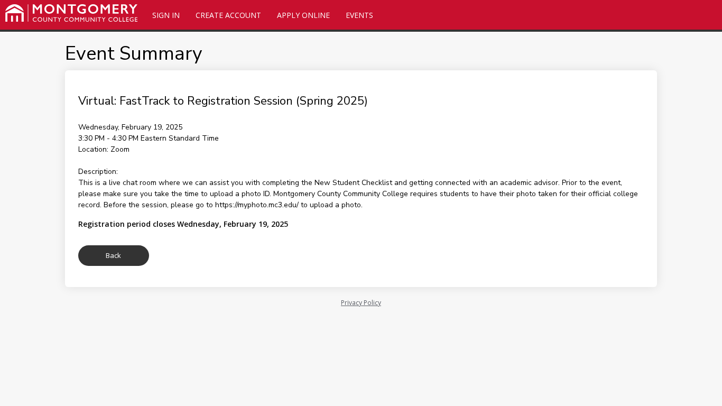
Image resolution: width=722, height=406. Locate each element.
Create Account (228, 15)
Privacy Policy (361, 302)
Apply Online (303, 15)
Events (359, 15)
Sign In (166, 15)
